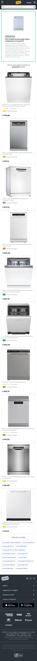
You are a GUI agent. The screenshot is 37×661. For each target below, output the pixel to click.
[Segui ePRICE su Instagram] (27, 578)
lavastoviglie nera (22, 564)
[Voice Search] (34, 7)
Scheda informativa (12, 111)
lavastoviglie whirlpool (8, 564)
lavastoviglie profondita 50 (25, 561)
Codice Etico (17, 637)
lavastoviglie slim (22, 553)
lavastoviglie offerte (21, 568)
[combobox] (18, 7)
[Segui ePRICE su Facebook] (30, 578)
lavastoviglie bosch (28, 542)
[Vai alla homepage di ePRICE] (5, 578)
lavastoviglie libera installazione (11, 542)
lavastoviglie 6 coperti (8, 553)
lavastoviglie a (22, 557)
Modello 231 (8, 637)
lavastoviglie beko (21, 546)
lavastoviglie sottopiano (9, 557)
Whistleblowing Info (22, 639)
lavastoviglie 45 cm (8, 546)
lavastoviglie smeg (7, 568)
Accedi (29, 2)
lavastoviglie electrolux (8, 561)
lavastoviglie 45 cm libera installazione (13, 550)
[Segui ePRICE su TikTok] (34, 578)
